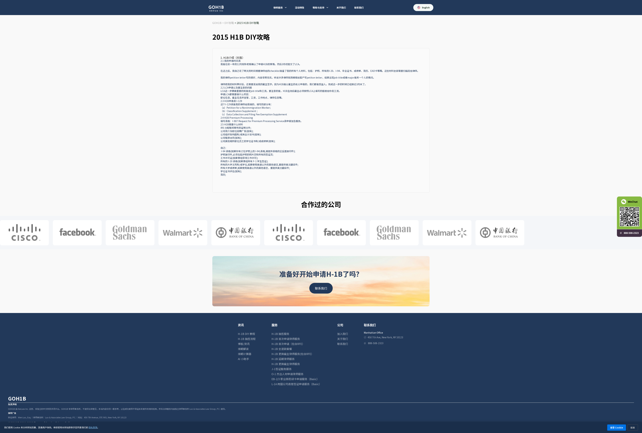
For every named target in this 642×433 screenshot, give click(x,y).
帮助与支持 (318, 7)
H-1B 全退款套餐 (282, 349)
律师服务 (278, 7)
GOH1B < (218, 23)
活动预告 (299, 7)
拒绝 (632, 427)
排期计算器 (244, 354)
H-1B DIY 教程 (246, 334)
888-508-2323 (375, 343)
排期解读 (243, 349)
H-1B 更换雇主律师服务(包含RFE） (293, 354)
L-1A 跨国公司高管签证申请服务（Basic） (297, 384)
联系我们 (359, 7)
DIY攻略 (229, 23)
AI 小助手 (243, 359)
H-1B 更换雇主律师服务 (286, 364)
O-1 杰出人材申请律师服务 (287, 374)
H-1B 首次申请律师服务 (286, 339)
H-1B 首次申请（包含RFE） (288, 344)
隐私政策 (93, 427)
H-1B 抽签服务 (280, 334)
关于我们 (341, 7)
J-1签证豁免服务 (282, 369)
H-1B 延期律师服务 (283, 359)
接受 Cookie (616, 427)
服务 (275, 325)
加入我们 (342, 334)
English (426, 7)
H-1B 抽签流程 (247, 339)
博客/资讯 (244, 344)
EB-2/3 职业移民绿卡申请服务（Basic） (295, 379)
